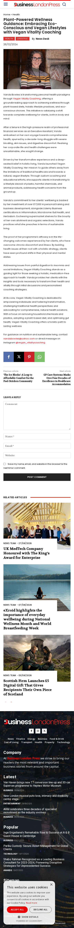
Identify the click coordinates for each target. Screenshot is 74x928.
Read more (31, 902)
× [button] (51, 884)
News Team (9, 543)
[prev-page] (5, 702)
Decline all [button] (40, 909)
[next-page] (11, 702)
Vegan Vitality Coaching (27, 98)
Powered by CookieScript (29, 921)
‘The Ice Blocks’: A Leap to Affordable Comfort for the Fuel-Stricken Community (18, 377)
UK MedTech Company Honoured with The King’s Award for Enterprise (26, 553)
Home (6, 14)
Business (8, 790)
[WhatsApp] (39, 357)
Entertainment (12, 803)
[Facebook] (8, 357)
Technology (10, 853)
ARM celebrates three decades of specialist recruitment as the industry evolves (30, 811)
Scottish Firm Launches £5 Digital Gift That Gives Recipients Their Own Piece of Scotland (27, 687)
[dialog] (29, 903)
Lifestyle (22, 38)
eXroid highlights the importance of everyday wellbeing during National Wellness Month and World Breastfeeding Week (27, 619)
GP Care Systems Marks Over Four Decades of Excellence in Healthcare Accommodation (56, 379)
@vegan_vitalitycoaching (30, 342)
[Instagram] (37, 731)
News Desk (42, 39)
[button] (29, 917)
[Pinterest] (29, 357)
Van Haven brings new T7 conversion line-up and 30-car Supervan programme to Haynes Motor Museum (36, 784)
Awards (7, 870)
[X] (19, 357)
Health (16, 14)
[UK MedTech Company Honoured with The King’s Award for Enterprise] (37, 526)
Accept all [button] (17, 909)
